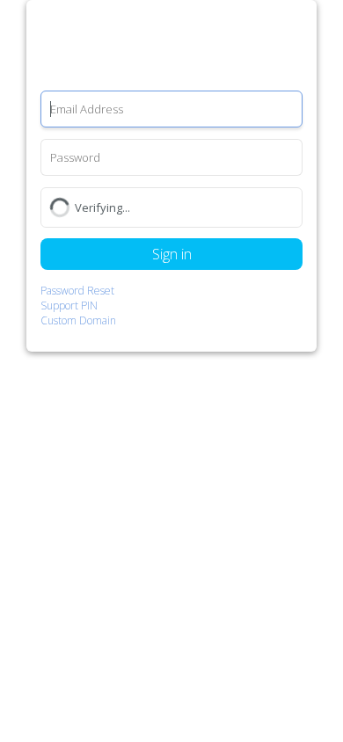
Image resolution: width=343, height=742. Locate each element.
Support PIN (69, 305)
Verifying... (102, 207)
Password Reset (77, 290)
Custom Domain (78, 320)
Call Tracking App (171, 46)
